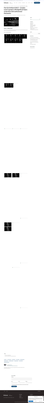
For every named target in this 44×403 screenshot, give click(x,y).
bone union (5, 359)
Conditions (20, 395)
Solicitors (34, 0)
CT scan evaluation (9, 359)
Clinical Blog (31, 395)
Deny (35, 401)
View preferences (41, 401)
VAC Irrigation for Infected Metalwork (34, 37)
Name (12, 381)
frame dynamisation (22, 359)
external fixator (13, 359)
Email (19, 381)
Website (26, 381)
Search (39, 33)
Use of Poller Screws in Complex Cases (34, 29)
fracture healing (17, 359)
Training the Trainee (32, 28)
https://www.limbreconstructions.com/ (13, 365)
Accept (31, 401)
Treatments (20, 396)
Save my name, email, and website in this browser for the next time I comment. (20, 384)
